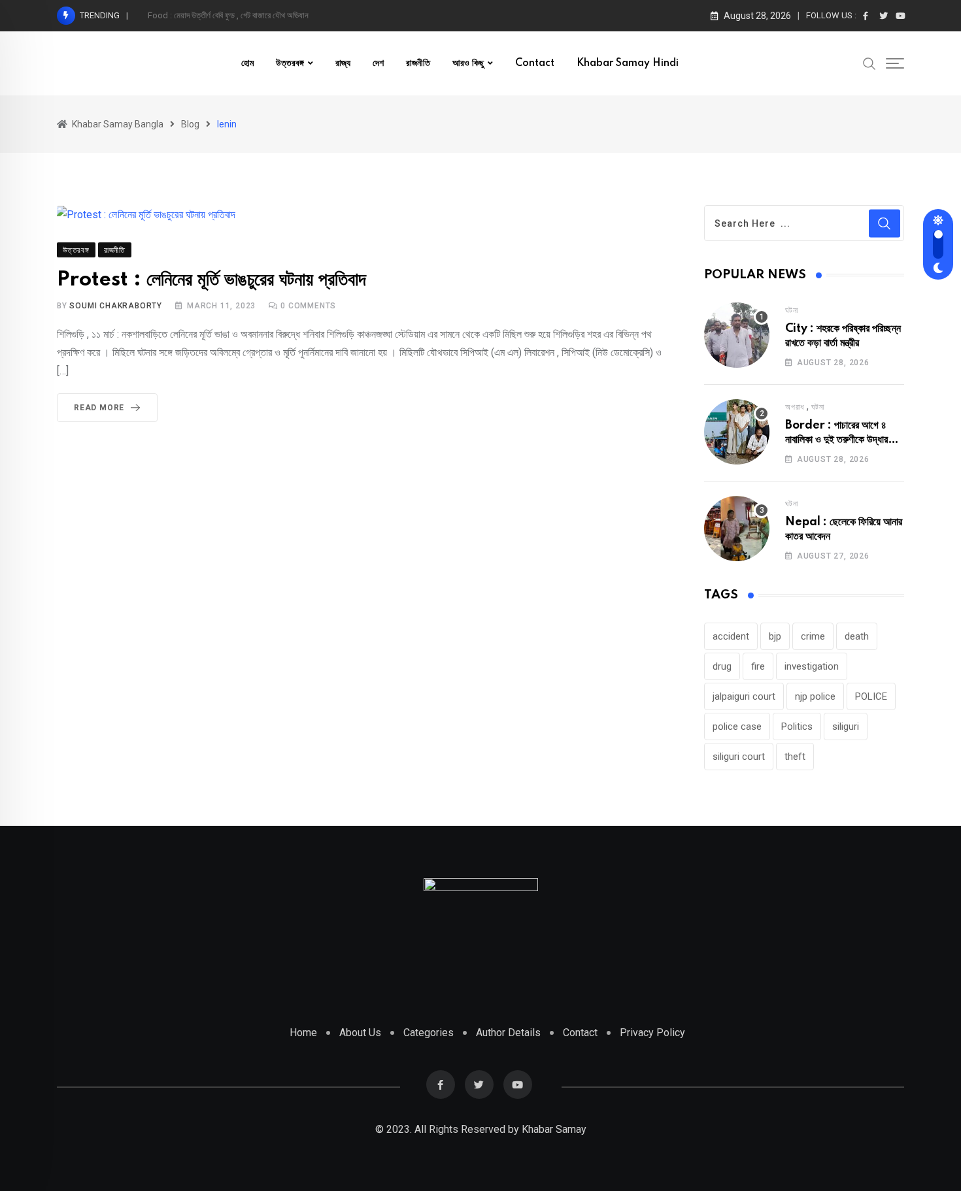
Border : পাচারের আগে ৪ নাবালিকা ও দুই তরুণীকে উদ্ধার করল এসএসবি (836, 440)
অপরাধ (794, 407)
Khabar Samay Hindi (628, 63)
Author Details (508, 1032)
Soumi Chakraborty (115, 305)
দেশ (378, 63)
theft (794, 756)
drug (722, 666)
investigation (811, 666)
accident (731, 636)
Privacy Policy (652, 1032)
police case (737, 726)
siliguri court (739, 756)
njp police (815, 696)
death (857, 636)
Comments (308, 305)
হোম (247, 63)
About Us (360, 1032)
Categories (428, 1032)
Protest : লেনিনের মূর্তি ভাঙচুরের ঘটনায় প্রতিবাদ (211, 280)
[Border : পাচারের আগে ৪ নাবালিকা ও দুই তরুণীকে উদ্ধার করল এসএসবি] (736, 432)
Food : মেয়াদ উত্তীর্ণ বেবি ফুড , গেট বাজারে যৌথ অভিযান (228, 15)
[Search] (869, 63)
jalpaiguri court (744, 696)
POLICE (871, 696)
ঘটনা (791, 310)
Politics (797, 726)
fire (758, 666)
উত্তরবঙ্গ (290, 63)
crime (813, 636)
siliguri (845, 726)
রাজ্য (342, 63)
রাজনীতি (418, 63)
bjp (775, 636)
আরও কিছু (468, 63)
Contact (534, 63)
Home (303, 1032)
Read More (99, 407)
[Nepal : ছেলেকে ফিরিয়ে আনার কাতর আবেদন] (736, 528)
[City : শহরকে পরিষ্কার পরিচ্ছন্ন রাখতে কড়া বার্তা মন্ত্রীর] (736, 335)
